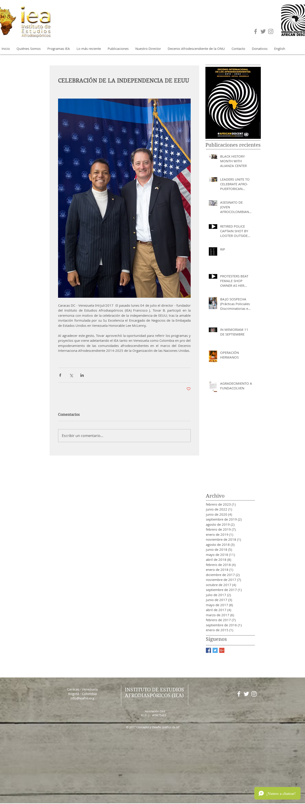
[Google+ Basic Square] (221, 650)
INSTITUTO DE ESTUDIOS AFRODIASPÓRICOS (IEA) (154, 692)
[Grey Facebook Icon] (255, 31)
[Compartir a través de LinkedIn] (82, 375)
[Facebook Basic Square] (208, 650)
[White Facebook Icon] (238, 693)
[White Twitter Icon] (246, 693)
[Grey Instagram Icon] (270, 31)
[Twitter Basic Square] (215, 650)
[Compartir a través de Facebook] (60, 375)
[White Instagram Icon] (254, 693)
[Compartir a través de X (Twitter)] (71, 375)
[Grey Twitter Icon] (263, 31)
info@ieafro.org (82, 698)
